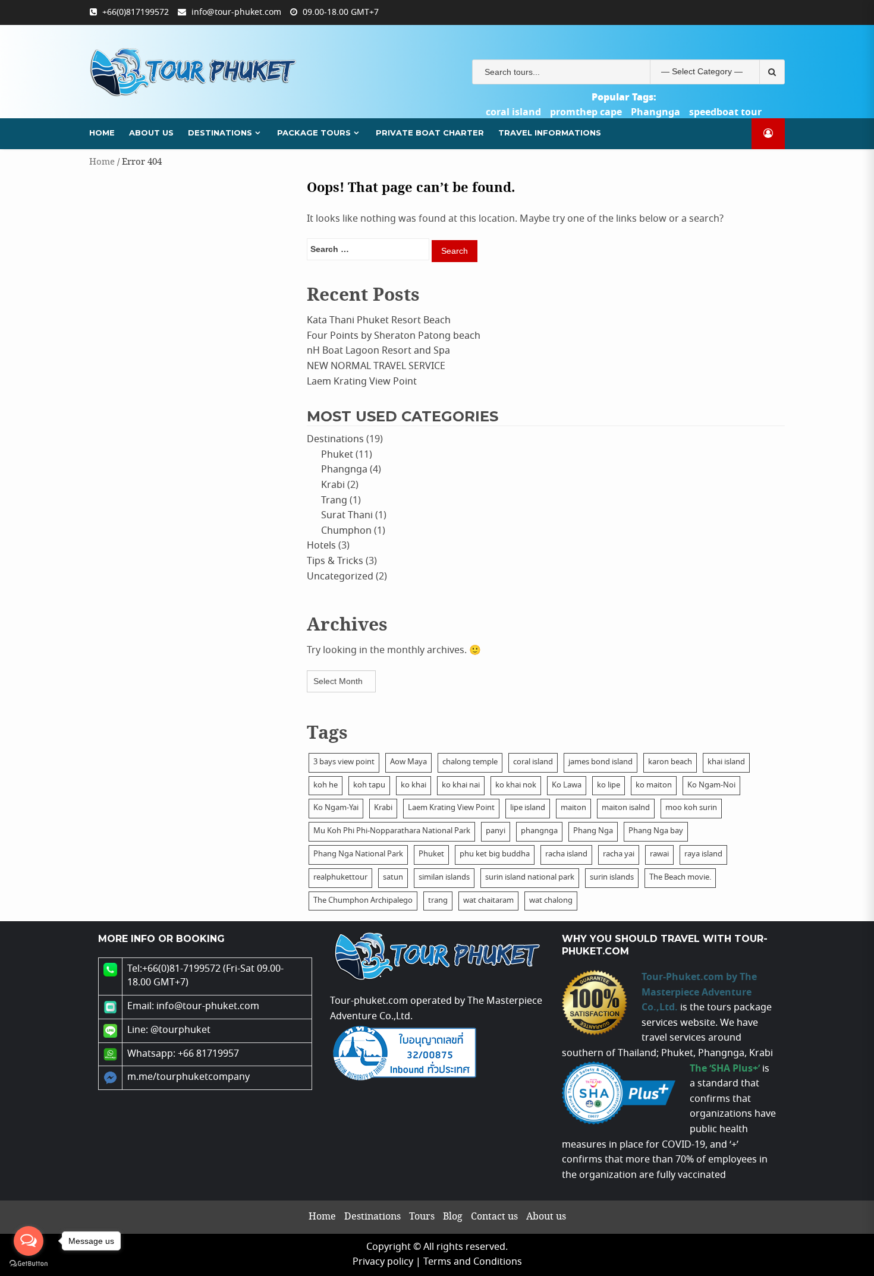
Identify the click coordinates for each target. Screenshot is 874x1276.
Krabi (333, 485)
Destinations (220, 132)
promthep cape (586, 112)
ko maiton (654, 785)
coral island (513, 112)
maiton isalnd (626, 808)
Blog (453, 1216)
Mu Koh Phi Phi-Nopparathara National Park (391, 831)
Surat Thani (347, 515)
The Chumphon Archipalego (363, 900)
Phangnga (655, 112)
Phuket (337, 455)
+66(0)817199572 (135, 12)
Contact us (494, 1216)
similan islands (444, 877)
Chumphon (346, 531)
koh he (325, 785)
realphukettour (340, 877)
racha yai (618, 854)
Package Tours (314, 132)
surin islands (612, 877)
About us (151, 132)
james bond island (600, 762)
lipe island (527, 808)
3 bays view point (344, 762)
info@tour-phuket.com (236, 12)
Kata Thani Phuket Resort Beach (379, 320)
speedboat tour (725, 112)
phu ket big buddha (495, 854)
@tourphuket (180, 1030)
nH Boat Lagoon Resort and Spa (378, 351)
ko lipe (608, 785)
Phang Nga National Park (358, 854)
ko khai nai (461, 785)
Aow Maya (408, 762)
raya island (703, 854)
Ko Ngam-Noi (711, 785)
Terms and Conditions (472, 1262)
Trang (334, 501)
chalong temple (470, 762)
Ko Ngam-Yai (336, 808)
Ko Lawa (566, 785)
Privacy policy (383, 1262)
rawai (659, 854)
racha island (566, 854)
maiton (573, 808)
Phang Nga (593, 831)
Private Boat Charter (430, 132)
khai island (726, 762)
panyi (495, 831)
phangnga (539, 831)
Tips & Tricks (335, 561)
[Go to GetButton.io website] (29, 1264)
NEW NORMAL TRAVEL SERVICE (376, 366)
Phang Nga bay (655, 831)
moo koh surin (691, 808)
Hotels (321, 546)
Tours (422, 1216)
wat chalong (551, 900)
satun (393, 877)
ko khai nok (515, 785)
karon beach (670, 762)
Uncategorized (340, 577)
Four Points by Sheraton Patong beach (393, 336)
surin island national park (529, 877)
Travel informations (549, 132)
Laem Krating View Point (362, 382)
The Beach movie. (680, 877)
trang (438, 900)
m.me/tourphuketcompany (188, 1077)
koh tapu (369, 785)
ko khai (413, 785)
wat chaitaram (488, 900)
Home (102, 132)
